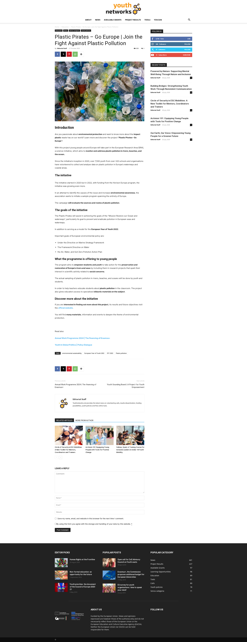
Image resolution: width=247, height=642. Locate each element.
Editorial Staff (62, 48)
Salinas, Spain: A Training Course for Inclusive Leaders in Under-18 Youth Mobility (130, 449)
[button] (189, 20)
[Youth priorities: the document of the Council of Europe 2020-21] (61, 587)
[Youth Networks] (123, 8)
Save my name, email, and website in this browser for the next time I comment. (91, 518)
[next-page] (60, 457)
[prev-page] (56, 457)
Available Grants (112, 20)
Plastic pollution (121, 353)
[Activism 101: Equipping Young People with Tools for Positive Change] (100, 435)
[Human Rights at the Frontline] (61, 562)
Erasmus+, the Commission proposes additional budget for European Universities (131, 574)
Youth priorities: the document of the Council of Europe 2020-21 (83, 586)
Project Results (133, 20)
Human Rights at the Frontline (82, 559)
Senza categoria (74, 30)
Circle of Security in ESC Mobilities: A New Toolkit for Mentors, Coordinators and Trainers (68, 449)
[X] (63, 54)
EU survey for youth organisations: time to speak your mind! (130, 587)
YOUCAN (158, 20)
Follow (187, 44)
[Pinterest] (69, 54)
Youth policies (86, 30)
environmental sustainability (72, 353)
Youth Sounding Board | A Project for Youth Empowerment (125, 385)
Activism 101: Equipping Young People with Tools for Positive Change (97, 449)
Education (65, 27)
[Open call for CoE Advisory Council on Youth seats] (109, 562)
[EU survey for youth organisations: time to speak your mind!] (109, 588)
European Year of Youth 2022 (94, 353)
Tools (147, 20)
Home (57, 27)
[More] (81, 54)
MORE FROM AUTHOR (84, 420)
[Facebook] (57, 54)
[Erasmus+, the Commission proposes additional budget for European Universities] (109, 575)
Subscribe (186, 55)
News (97, 20)
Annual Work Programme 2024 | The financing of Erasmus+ (75, 385)
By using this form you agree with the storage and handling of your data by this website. (94, 524)
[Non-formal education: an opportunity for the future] (61, 575)
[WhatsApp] (75, 54)
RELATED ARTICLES (64, 420)
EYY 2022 (110, 353)
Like (188, 39)
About (88, 20)
